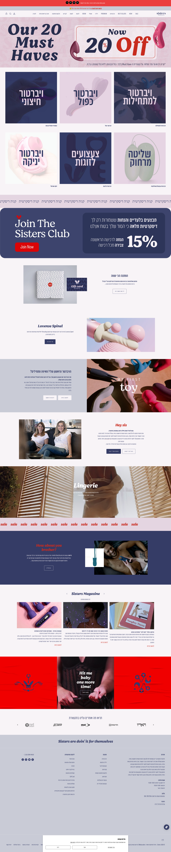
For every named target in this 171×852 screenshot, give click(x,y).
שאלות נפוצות (70, 784)
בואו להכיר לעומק (129, 451)
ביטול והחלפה (16, 845)
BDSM (84, 14)
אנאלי (90, 14)
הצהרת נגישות (26, 845)
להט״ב (34, 14)
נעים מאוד (71, 759)
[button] (18, 725)
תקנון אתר (72, 842)
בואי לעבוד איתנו (70, 769)
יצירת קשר (8, 845)
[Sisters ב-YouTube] (29, 759)
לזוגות (77, 14)
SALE (136, 14)
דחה (58, 847)
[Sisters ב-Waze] (23, 759)
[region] (85, 3)
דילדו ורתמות (103, 762)
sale (6, 524)
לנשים (71, 14)
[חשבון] (14, 14)
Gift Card (72, 777)
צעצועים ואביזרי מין (102, 784)
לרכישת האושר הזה (119, 291)
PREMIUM (104, 14)
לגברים (65, 14)
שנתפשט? (85, 500)
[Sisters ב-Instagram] (26, 759)
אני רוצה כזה (50, 342)
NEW (130, 14)
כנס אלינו (48, 568)
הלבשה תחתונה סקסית (101, 773)
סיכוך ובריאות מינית (44, 14)
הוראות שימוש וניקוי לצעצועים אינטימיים (64, 791)
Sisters (159, 845)
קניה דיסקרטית (13, 201)
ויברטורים (112, 14)
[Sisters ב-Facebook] (32, 759)
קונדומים (104, 769)
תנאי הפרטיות (35, 845)
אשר (85, 847)
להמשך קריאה (64, 398)
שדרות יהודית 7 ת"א (160, 804)
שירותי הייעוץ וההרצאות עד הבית (66, 780)
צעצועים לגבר (103, 766)
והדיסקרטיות (108, 439)
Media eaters (142, 845)
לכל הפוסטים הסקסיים (85, 599)
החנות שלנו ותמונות (69, 762)
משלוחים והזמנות (70, 773)
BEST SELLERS (122, 14)
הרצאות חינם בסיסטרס (68, 794)
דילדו (96, 14)
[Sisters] (161, 13)
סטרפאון (104, 777)
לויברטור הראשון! (50, 398)
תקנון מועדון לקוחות (69, 787)
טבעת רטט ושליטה (102, 780)
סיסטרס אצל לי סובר (114, 451)
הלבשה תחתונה (56, 14)
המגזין (72, 766)
